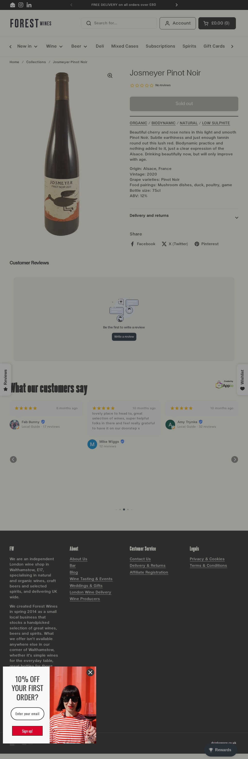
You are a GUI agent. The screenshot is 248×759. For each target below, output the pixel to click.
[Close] (90, 672)
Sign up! (27, 731)
